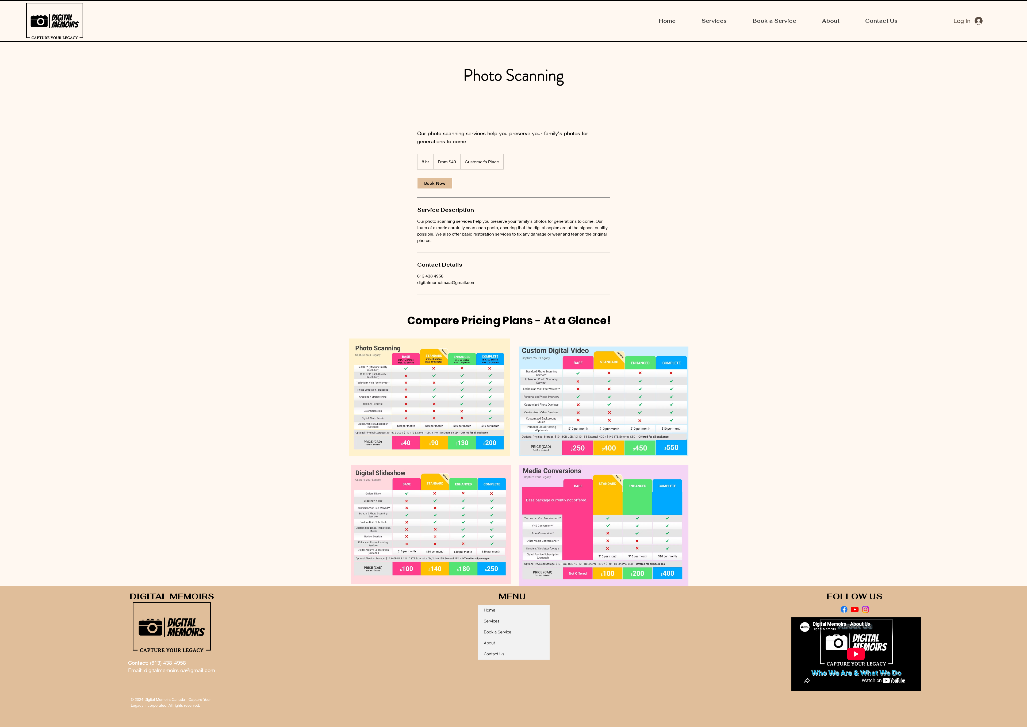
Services (491, 621)
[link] (435, 183)
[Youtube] (854, 609)
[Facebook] (844, 609)
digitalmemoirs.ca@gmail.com (179, 670)
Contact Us (494, 654)
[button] (713, 21)
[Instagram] (865, 609)
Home (489, 610)
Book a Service (497, 632)
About (489, 643)
